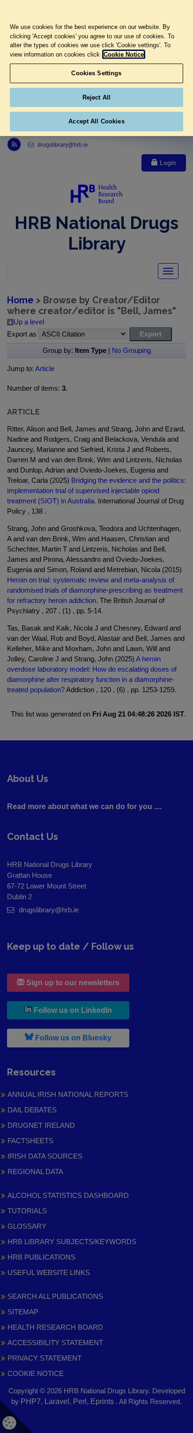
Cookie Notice (124, 54)
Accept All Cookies (96, 121)
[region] (96, 68)
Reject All (96, 97)
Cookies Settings (96, 73)
